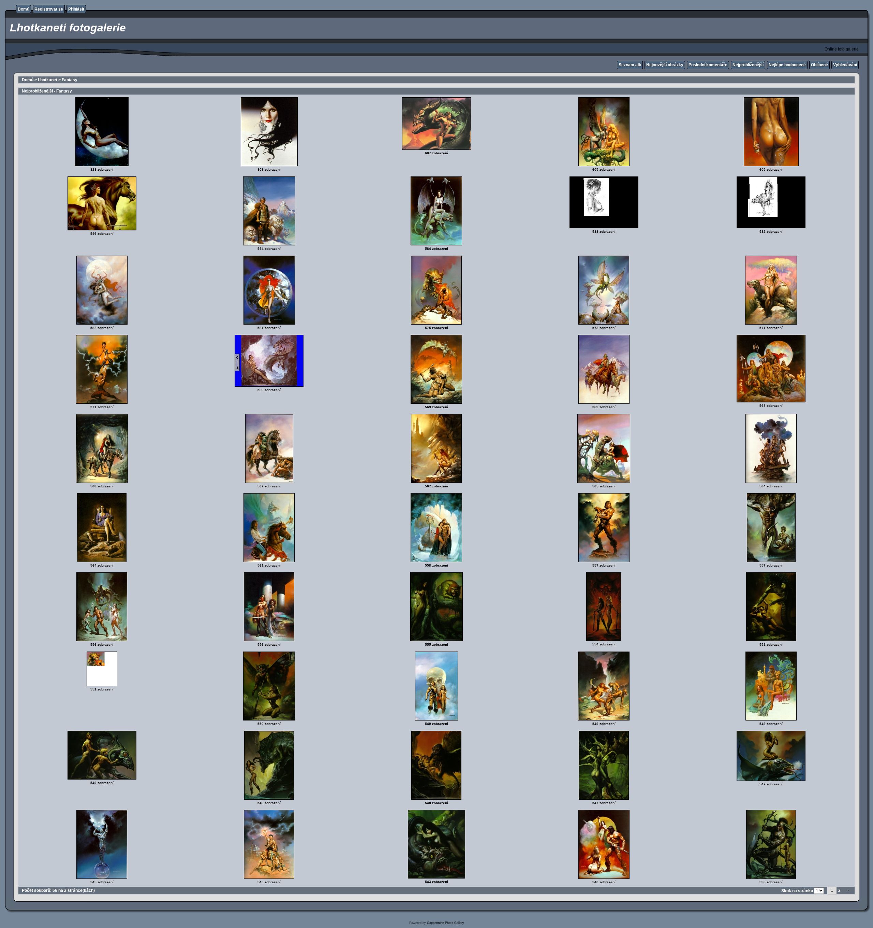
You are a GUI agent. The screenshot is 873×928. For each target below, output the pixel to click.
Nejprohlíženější (748, 64)
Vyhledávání (845, 64)
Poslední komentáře (708, 64)
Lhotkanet (47, 79)
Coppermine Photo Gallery (445, 923)
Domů (23, 9)
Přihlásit (76, 9)
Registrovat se (48, 9)
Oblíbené (819, 64)
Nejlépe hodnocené (787, 64)
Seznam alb (630, 64)
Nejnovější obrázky (664, 64)
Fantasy (69, 79)
